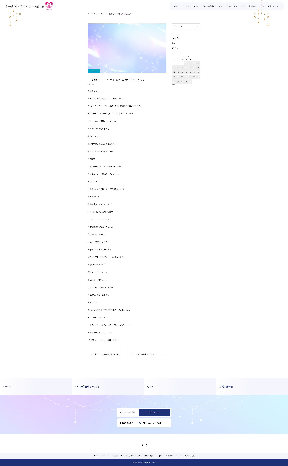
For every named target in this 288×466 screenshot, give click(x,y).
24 (194, 76)
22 (186, 76)
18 (198, 72)
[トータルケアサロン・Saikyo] (29, 6)
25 (198, 76)
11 (198, 67)
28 (182, 81)
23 (190, 76)
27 (178, 81)
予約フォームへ (154, 412)
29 (186, 81)
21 (182, 76)
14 (182, 72)
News (262, 6)
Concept (186, 6)
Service (196, 6)
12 (174, 72)
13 (178, 72)
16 (190, 72)
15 (186, 72)
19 (174, 76)
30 (190, 81)
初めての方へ (231, 6)
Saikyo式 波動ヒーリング (212, 6)
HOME (176, 6)
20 (178, 76)
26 (174, 81)
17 (194, 72)
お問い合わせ (273, 6)
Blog (94, 71)
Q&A (243, 6)
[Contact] (146, 445)
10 (194, 67)
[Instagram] (142, 445)
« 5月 (174, 84)
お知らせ (175, 48)
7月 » (179, 84)
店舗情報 (252, 6)
